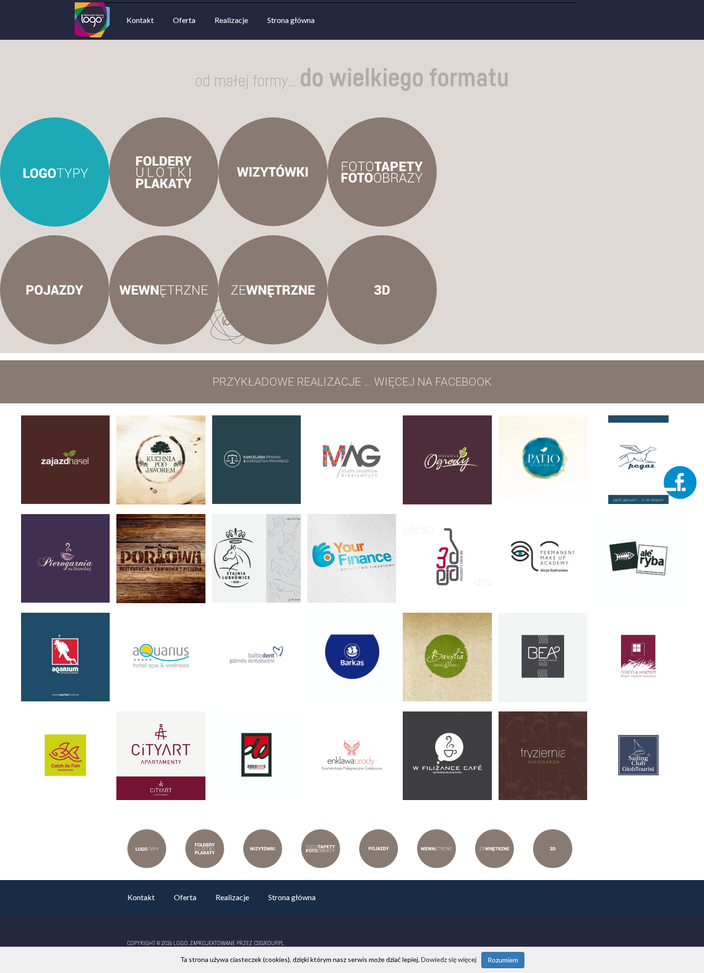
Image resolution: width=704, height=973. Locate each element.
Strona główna (291, 19)
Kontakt (140, 19)
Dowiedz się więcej (449, 959)
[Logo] (92, 6)
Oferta (184, 19)
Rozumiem (503, 960)
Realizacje (231, 19)
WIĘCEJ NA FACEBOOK (433, 382)
